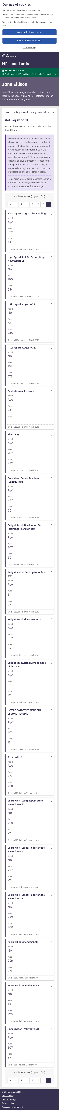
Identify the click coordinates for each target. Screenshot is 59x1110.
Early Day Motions (40, 112)
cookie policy (8, 25)
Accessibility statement (12, 1107)
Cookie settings (29, 47)
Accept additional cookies (29, 32)
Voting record (21, 112)
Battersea (39, 96)
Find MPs (38, 74)
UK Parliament (8, 74)
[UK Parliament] (9, 55)
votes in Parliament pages (31, 186)
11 (43, 204)
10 (38, 204)
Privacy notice (8, 1103)
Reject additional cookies (29, 40)
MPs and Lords (15, 63)
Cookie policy (8, 1096)
